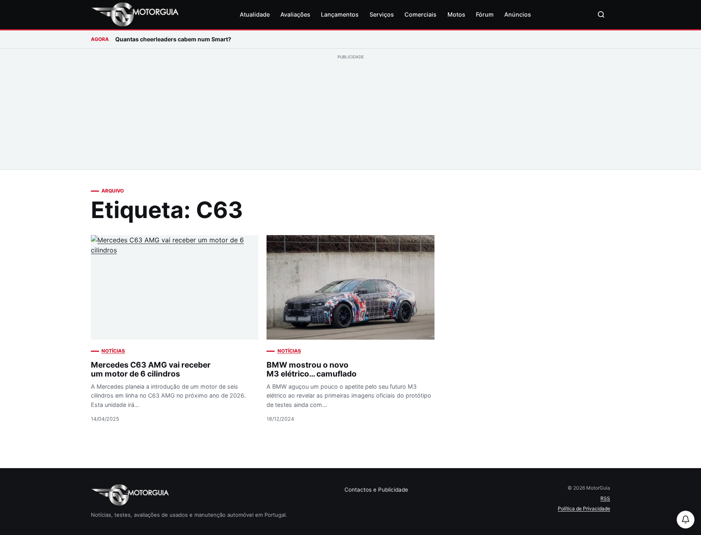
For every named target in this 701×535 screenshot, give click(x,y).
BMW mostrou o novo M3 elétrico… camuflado (312, 369)
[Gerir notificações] (686, 520)
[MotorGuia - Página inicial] (134, 14)
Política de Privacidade (584, 508)
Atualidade (255, 14)
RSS (605, 498)
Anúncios (517, 14)
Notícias (113, 351)
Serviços (382, 14)
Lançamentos (340, 14)
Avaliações (295, 14)
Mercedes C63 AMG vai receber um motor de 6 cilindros (151, 369)
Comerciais (420, 14)
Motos (456, 14)
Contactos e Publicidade (376, 489)
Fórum (485, 14)
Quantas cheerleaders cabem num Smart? (173, 39)
